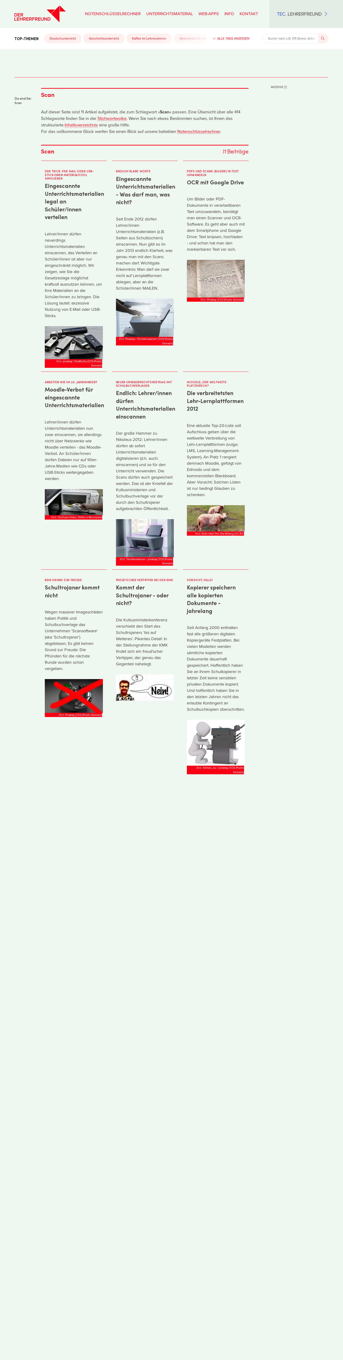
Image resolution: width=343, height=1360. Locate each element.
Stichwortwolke (112, 118)
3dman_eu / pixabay (215, 768)
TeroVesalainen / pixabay (141, 559)
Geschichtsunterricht (104, 38)
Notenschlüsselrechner (113, 14)
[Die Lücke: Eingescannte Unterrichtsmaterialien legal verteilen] (74, 342)
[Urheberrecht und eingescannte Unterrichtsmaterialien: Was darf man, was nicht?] (145, 317)
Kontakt (249, 14)
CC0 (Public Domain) (95, 363)
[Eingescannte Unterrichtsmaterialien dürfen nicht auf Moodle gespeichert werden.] (74, 501)
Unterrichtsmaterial (169, 14)
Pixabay (212, 299)
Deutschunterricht (63, 38)
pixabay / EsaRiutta (74, 361)
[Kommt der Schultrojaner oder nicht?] (145, 687)
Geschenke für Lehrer (195, 38)
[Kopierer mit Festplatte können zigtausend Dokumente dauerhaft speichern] (216, 742)
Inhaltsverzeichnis (81, 125)
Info (229, 14)
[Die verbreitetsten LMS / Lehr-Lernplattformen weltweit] (216, 518)
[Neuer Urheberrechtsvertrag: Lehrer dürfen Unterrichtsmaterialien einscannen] (145, 538)
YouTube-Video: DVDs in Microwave (80, 517)
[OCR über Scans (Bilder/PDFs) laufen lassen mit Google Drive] (216, 278)
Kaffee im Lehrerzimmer (149, 38)
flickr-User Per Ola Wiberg (218, 533)
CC (239, 533)
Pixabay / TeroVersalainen (141, 339)
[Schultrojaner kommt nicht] (74, 695)
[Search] (323, 38)
